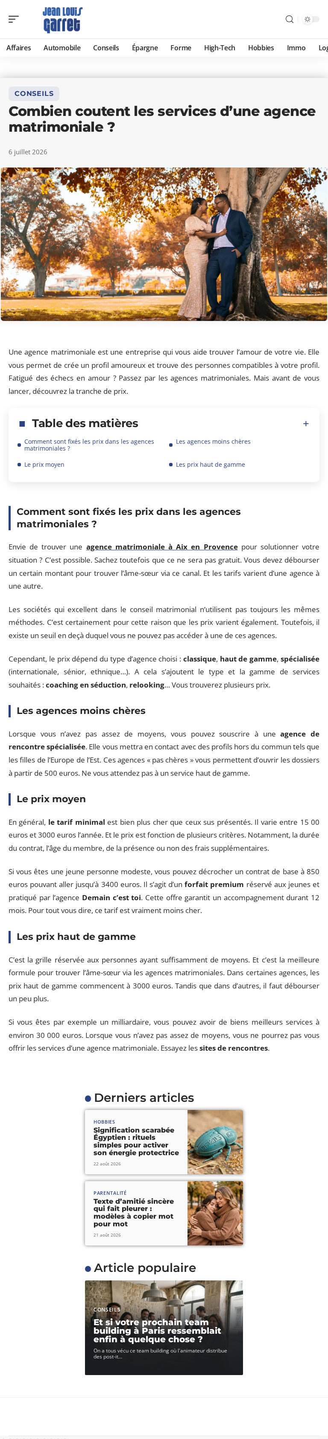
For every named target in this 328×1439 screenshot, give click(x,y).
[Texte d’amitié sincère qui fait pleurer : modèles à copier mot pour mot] (215, 1213)
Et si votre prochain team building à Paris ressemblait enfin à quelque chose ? (157, 1330)
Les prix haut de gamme (210, 464)
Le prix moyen (44, 464)
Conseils (34, 94)
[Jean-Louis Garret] (61, 19)
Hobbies (104, 1121)
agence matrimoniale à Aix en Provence (162, 547)
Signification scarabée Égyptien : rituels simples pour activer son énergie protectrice (136, 1141)
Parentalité (110, 1193)
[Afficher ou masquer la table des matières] (223, 424)
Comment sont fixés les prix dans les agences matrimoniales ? (89, 444)
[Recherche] (290, 19)
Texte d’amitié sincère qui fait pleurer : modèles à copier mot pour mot (134, 1212)
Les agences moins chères (213, 441)
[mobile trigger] (16, 19)
